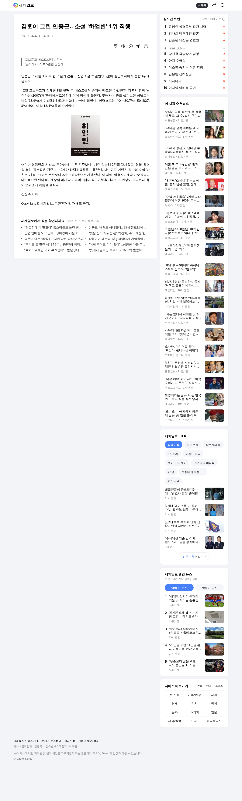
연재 (194, 721)
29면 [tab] (171, 472)
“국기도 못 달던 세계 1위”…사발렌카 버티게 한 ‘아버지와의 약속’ (54, 244)
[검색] (224, 5)
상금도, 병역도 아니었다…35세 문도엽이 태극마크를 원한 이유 (118, 227)
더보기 (193, 556)
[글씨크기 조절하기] (138, 46)
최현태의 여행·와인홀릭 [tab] (194, 472)
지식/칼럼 (174, 721)
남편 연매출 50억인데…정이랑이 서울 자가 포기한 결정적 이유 (54, 233)
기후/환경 (194, 695)
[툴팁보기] (223, 19)
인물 (214, 712)
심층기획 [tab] (173, 445)
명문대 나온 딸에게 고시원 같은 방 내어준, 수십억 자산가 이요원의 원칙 (54, 239)
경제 (175, 703)
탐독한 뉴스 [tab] (209, 588)
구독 (203, 5)
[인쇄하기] (146, 46)
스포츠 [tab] (219, 685)
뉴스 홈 (175, 695)
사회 (214, 695)
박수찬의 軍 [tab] (213, 445)
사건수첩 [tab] (192, 445)
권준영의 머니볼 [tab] (204, 463)
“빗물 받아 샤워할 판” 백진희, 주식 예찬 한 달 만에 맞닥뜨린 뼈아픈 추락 (118, 233)
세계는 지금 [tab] (192, 454)
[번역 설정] (131, 46)
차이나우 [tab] (173, 481)
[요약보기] (115, 46)
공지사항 (69, 741)
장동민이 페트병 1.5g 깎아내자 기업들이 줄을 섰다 (118, 239)
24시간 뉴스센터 (51, 741)
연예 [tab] (208, 685)
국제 (214, 703)
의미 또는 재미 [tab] (177, 463)
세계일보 (26, 5)
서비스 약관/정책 (88, 741)
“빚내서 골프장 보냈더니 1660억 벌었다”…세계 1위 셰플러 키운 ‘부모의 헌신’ (118, 250)
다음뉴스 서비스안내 (25, 741)
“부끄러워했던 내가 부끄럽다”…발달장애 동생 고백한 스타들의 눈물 (54, 250)
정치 (194, 703)
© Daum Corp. (22, 758)
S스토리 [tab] (173, 454)
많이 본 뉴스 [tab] (179, 588)
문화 (175, 712)
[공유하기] (214, 5)
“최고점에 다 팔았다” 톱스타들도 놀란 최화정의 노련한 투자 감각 (54, 227)
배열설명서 (214, 721)
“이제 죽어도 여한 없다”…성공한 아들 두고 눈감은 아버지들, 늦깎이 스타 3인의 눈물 (118, 244)
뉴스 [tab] (199, 685)
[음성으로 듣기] (123, 46)
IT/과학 (194, 712)
